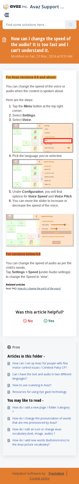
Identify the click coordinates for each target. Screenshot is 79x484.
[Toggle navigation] (6, 15)
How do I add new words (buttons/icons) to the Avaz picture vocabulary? (40, 442)
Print (16, 347)
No (30, 320)
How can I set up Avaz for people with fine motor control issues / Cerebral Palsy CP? (40, 365)
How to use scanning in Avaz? (31, 385)
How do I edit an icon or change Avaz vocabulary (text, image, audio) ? (36, 431)
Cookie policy (40, 478)
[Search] (71, 24)
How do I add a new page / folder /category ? (41, 409)
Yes (51, 320)
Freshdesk (56, 473)
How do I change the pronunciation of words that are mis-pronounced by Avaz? (41, 420)
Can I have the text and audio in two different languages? (42, 376)
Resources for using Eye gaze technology (39, 392)
